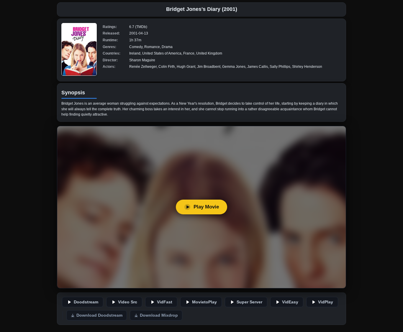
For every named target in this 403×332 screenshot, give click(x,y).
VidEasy (290, 302)
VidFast (164, 302)
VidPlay (325, 302)
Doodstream (86, 302)
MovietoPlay (204, 302)
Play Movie (206, 207)
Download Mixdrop (159, 315)
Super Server (249, 302)
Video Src (127, 302)
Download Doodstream (99, 315)
